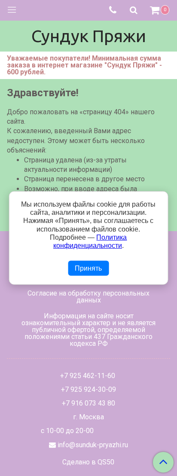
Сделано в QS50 (88, 462)
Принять (88, 268)
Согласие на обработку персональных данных (88, 296)
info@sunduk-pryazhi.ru (93, 445)
